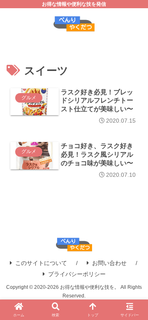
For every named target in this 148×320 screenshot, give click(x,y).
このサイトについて (41, 263)
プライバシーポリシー (77, 274)
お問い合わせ (109, 263)
